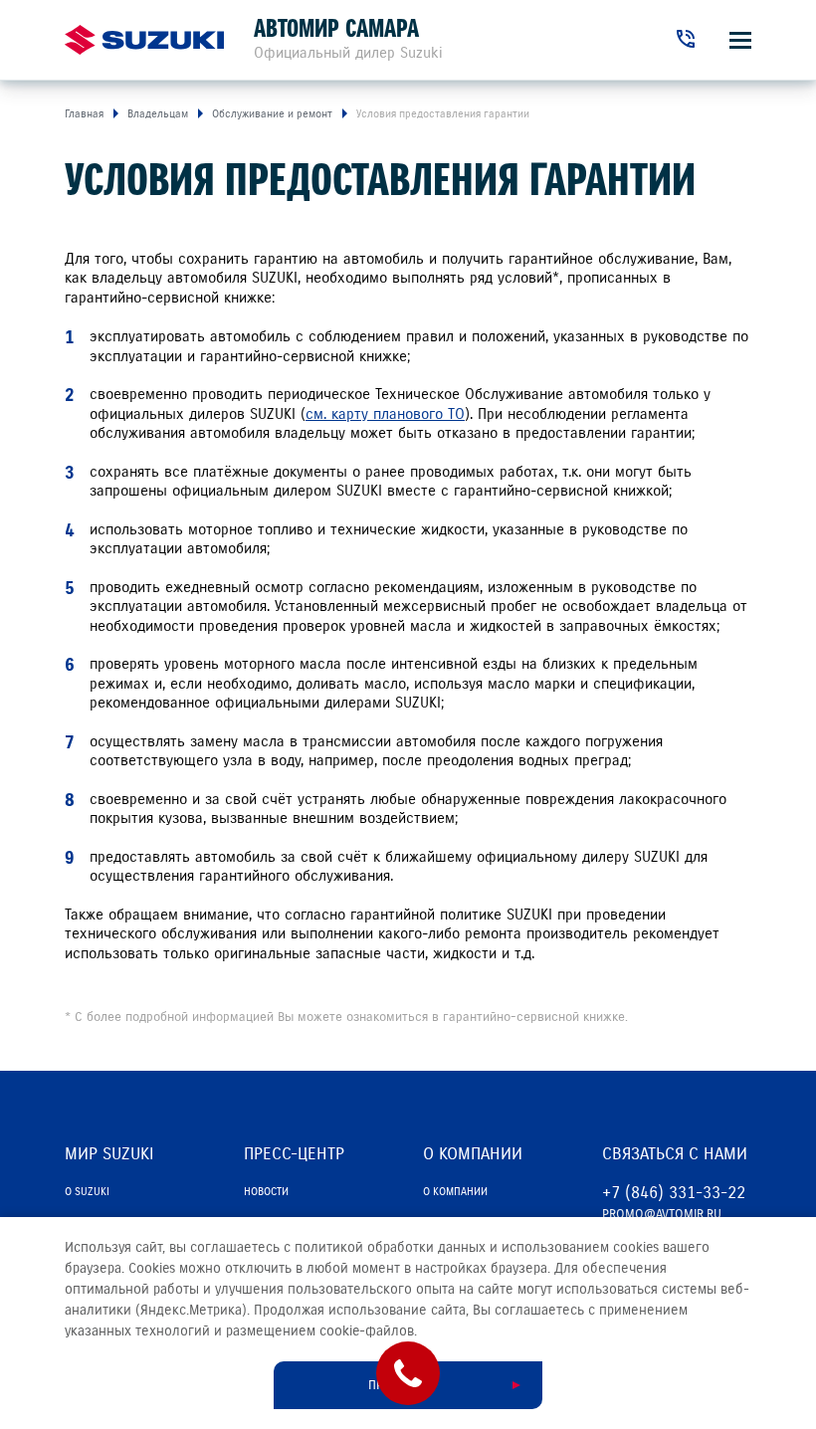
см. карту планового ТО (385, 414)
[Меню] (740, 40)
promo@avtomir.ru (661, 1214)
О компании (455, 1191)
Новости (266, 1191)
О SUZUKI (87, 1191)
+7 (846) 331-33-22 (673, 1192)
